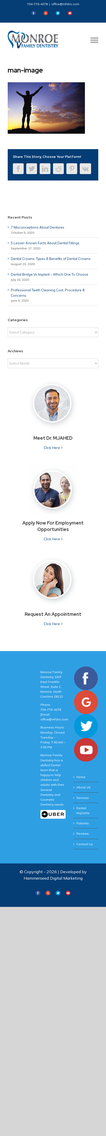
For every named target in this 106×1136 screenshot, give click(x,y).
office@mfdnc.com (65, 4)
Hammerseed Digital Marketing (53, 878)
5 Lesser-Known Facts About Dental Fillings (45, 243)
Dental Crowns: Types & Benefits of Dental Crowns (51, 259)
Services (82, 798)
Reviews (82, 833)
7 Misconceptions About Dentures (37, 227)
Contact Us (84, 844)
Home (80, 777)
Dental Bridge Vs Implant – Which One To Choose (49, 274)
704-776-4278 (37, 4)
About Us (83, 787)
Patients (82, 823)
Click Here (52, 448)
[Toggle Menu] (94, 40)
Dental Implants (83, 810)
